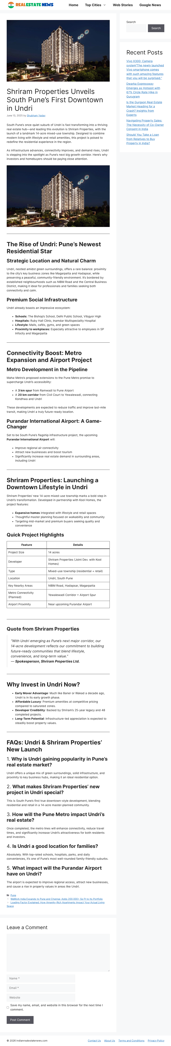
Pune (13, 895)
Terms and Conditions (131, 1040)
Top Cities (93, 5)
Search (131, 22)
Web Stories (123, 5)
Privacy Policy (156, 1040)
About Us (109, 1040)
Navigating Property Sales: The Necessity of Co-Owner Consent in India (145, 125)
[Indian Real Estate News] (30, 5)
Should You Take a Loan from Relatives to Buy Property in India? (142, 139)
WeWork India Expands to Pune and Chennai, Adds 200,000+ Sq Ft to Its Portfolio (57, 898)
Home (73, 5)
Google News (150, 5)
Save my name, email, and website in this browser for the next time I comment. (56, 1007)
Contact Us (94, 1040)
